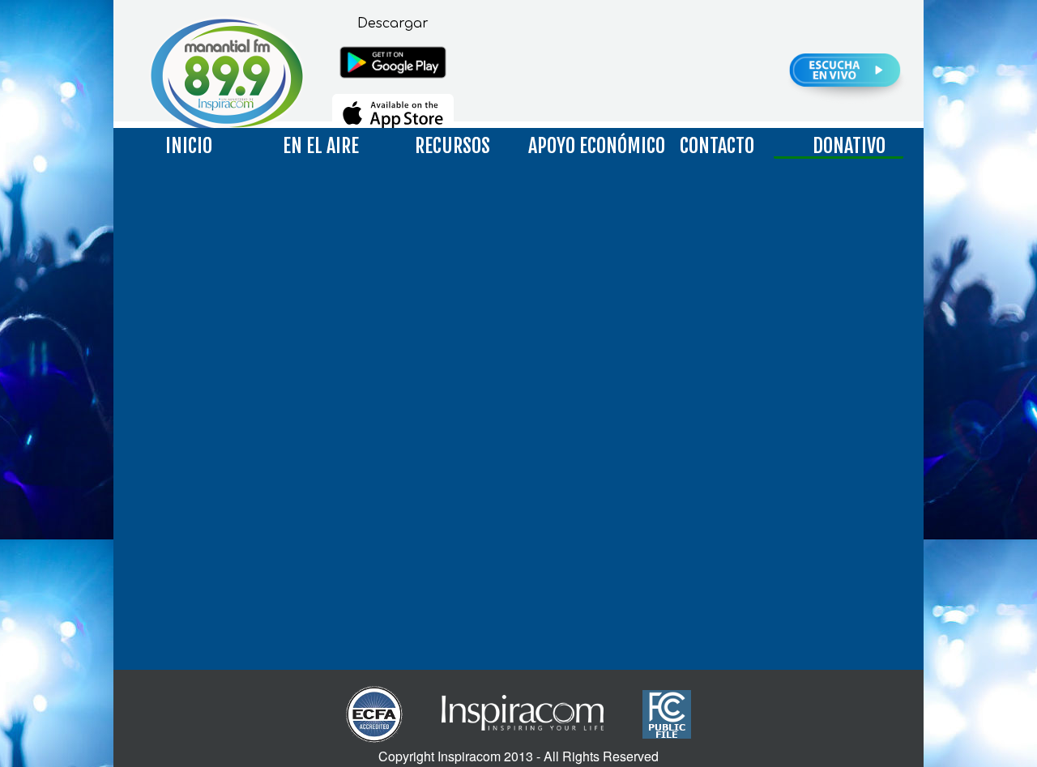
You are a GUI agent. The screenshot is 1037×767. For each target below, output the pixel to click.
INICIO (188, 146)
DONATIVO (849, 146)
